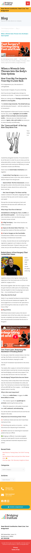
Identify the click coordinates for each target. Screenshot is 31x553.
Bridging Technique (21, 60)
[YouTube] (8, 501)
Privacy (15, 547)
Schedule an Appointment (16, 507)
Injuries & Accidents (10, 62)
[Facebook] (2, 501)
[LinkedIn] (5, 501)
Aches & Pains (4, 60)
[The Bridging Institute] (7, 3)
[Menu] (28, 3)
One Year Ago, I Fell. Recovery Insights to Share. (16, 460)
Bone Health (12, 60)
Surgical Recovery (21, 62)
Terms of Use (15, 549)
